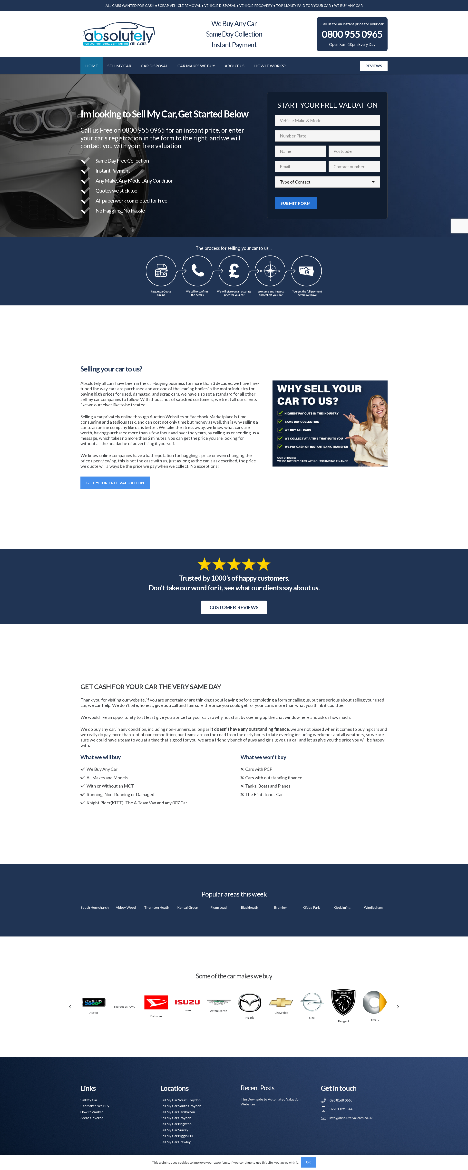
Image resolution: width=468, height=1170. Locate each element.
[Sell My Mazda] (250, 1002)
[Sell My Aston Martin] (218, 1002)
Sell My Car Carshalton (178, 1112)
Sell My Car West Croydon (181, 1100)
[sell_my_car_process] (234, 271)
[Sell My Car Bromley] (280, 907)
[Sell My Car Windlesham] (373, 907)
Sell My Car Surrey (174, 1130)
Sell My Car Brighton (176, 1124)
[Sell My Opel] (312, 1002)
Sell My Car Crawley (176, 1142)
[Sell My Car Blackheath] (249, 907)
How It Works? (91, 1112)
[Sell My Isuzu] (187, 1002)
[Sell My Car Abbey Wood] (125, 907)
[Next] (398, 1006)
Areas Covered (91, 1118)
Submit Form (296, 203)
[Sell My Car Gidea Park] (311, 907)
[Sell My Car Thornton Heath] (156, 907)
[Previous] (70, 1006)
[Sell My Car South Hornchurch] (94, 907)
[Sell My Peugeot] (343, 1002)
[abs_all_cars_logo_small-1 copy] (118, 34)
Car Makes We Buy (94, 1106)
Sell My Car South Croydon (181, 1106)
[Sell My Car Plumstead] (218, 907)
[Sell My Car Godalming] (342, 907)
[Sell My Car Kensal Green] (187, 907)
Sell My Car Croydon (176, 1118)
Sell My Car (88, 1100)
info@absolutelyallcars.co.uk (351, 1118)
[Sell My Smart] (375, 1002)
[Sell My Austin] (93, 1002)
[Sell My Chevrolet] (281, 1002)
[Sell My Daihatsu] (156, 1002)
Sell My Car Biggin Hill (177, 1136)
